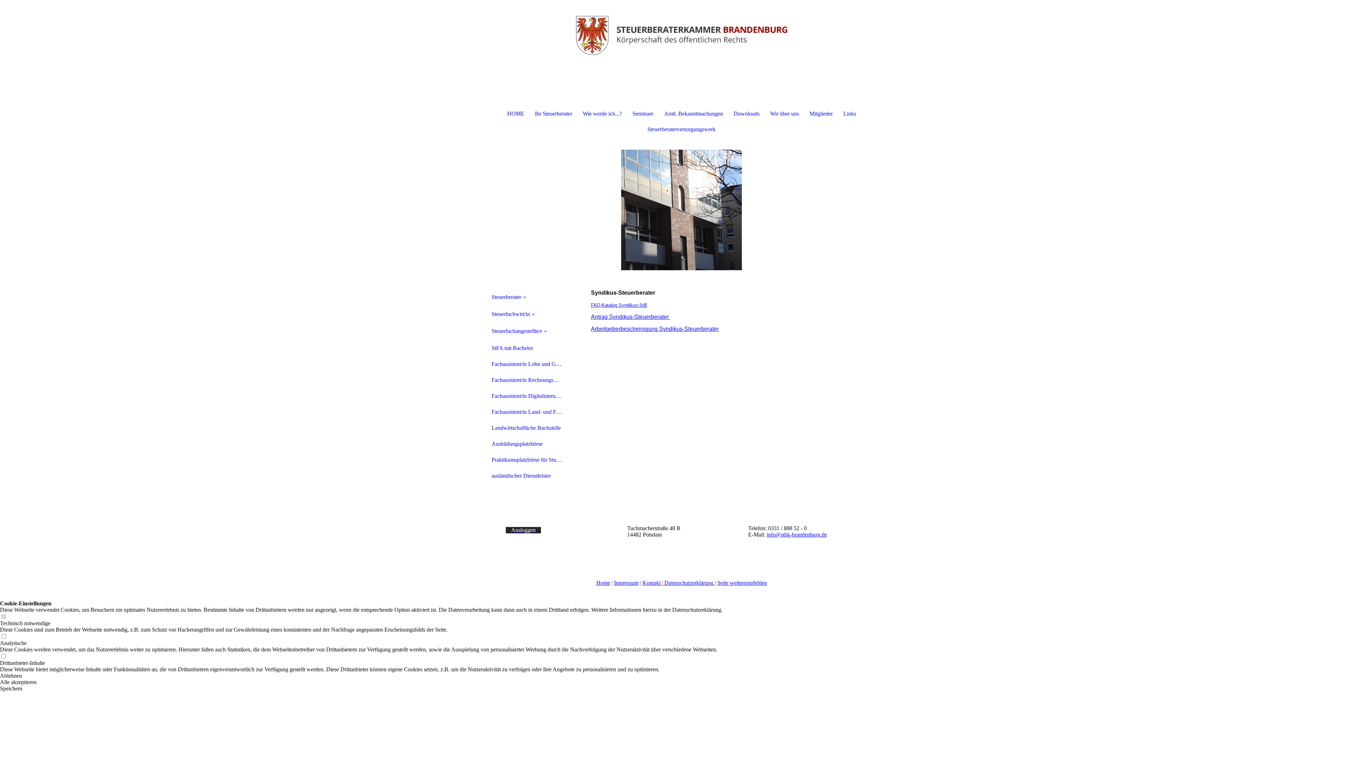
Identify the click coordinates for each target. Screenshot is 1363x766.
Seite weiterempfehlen (742, 583)
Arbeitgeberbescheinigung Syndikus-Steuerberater (655, 329)
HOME (515, 114)
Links (849, 114)
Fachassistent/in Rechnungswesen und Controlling (530, 380)
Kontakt (652, 583)
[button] (361, 676)
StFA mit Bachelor (512, 348)
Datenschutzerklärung (688, 583)
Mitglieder (821, 114)
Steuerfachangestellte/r (517, 331)
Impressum (626, 583)
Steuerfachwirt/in (511, 314)
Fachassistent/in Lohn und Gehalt (529, 364)
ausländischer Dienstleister (521, 476)
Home (603, 583)
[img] (681, 35)
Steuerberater (506, 297)
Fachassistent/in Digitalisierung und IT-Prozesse (530, 396)
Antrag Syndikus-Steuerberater (630, 317)
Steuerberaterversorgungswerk (681, 129)
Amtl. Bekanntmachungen (693, 114)
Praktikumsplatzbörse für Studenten (530, 460)
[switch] (3, 617)
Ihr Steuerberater (553, 114)
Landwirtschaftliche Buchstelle (526, 428)
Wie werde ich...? (602, 114)
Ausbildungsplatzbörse (517, 444)
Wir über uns (784, 114)
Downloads (747, 114)
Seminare (643, 114)
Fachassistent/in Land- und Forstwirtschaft (530, 412)
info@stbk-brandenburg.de (797, 535)
